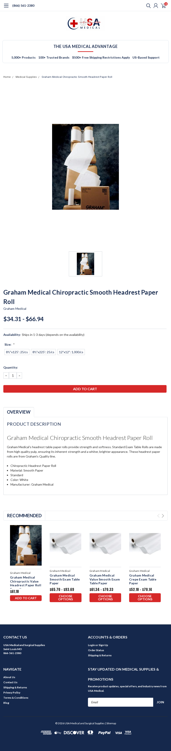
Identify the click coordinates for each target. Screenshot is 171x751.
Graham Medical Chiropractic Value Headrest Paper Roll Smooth (25, 583)
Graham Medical (14, 308)
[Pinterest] (33, 400)
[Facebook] (5, 400)
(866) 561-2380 (23, 5)
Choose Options (65, 597)
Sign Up (103, 645)
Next (162, 516)
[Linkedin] (28, 400)
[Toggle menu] (6, 7)
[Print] (16, 400)
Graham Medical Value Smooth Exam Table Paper (105, 579)
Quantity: (10, 367)
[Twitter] (22, 400)
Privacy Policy (11, 692)
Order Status (96, 650)
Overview (19, 411)
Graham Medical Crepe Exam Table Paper (142, 579)
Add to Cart (26, 598)
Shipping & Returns (100, 655)
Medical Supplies (26, 77)
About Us (9, 677)
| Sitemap (110, 723)
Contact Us (10, 682)
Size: (9, 344)
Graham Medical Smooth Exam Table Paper (65, 579)
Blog (6, 702)
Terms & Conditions (15, 697)
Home (7, 77)
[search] (147, 5)
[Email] (11, 400)
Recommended (24, 515)
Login (91, 645)
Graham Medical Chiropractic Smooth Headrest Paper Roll (77, 77)
